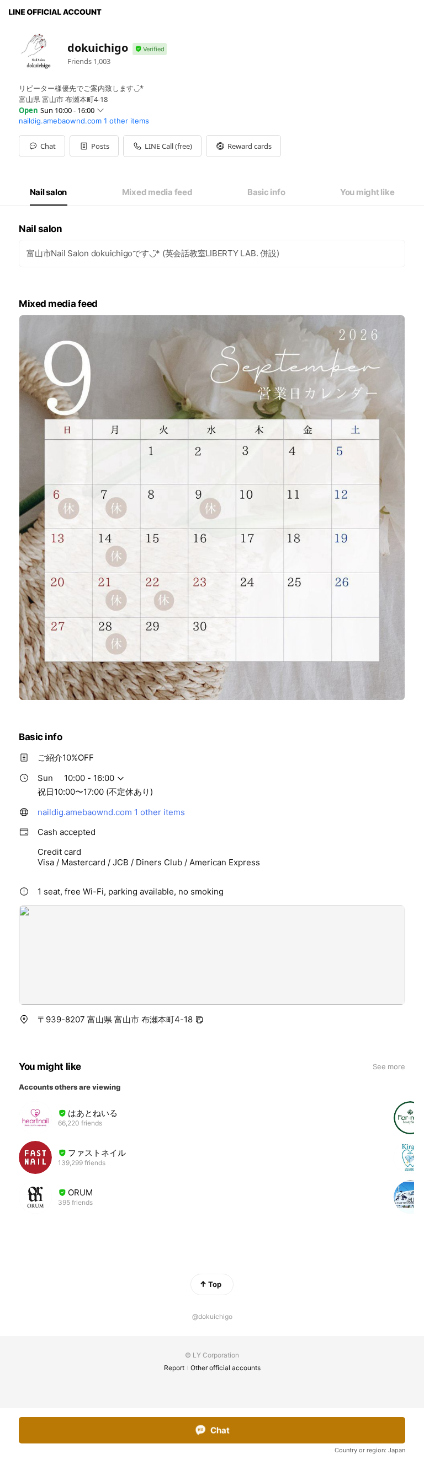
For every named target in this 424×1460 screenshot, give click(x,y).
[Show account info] (149, 49)
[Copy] (199, 1019)
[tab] (48, 192)
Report (174, 1368)
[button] (94, 146)
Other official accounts (225, 1368)
